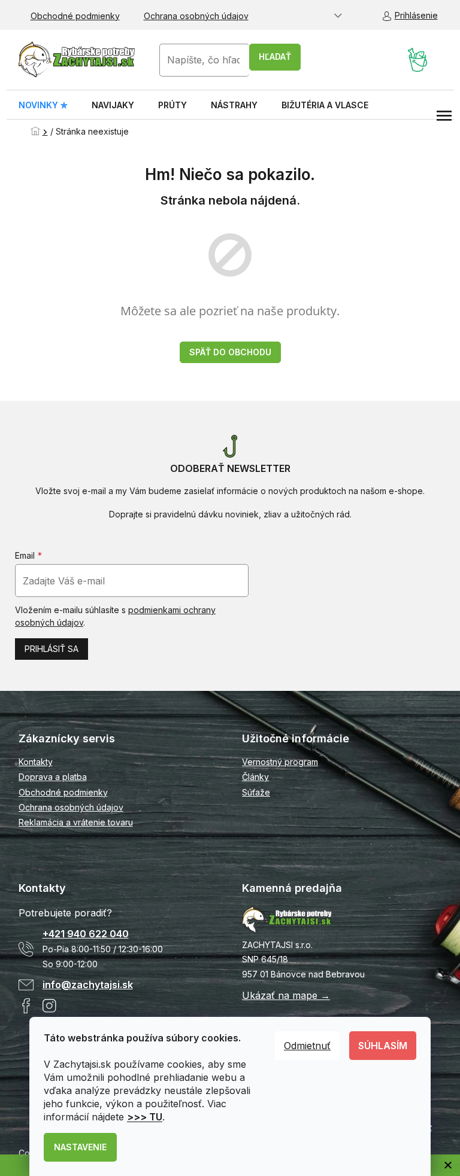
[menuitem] (43, 105)
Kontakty (36, 762)
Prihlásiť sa (51, 649)
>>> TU (144, 1117)
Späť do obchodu (230, 352)
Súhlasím (382, 1046)
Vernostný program (280, 762)
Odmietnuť (307, 1046)
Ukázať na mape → (286, 995)
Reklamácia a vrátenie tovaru (76, 822)
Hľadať (275, 56)
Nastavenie (80, 1147)
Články (255, 777)
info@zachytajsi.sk (88, 985)
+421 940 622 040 (86, 934)
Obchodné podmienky (75, 16)
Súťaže (256, 792)
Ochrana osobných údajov (196, 16)
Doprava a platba (53, 777)
